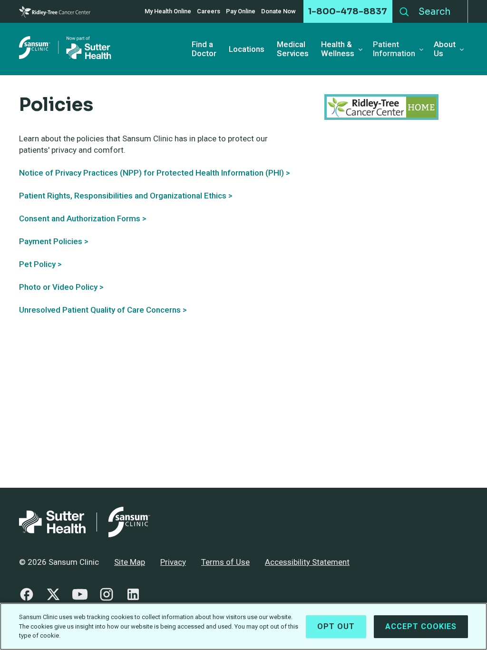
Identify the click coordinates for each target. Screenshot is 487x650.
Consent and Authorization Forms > (82, 218)
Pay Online (240, 11)
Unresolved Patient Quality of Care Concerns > (103, 310)
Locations (246, 49)
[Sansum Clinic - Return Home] (66, 48)
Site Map (129, 562)
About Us (445, 49)
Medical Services (293, 49)
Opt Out (336, 626)
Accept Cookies (421, 626)
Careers (208, 11)
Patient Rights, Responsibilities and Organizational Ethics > (126, 195)
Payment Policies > (53, 241)
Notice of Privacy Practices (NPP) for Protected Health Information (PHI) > (154, 172)
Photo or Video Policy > (61, 287)
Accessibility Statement (307, 562)
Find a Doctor (204, 49)
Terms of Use (225, 562)
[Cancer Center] (54, 11)
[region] (243, 626)
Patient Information (394, 49)
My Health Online (168, 11)
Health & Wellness (337, 49)
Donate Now (278, 11)
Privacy (173, 562)
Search (404, 9)
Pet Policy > (40, 264)
